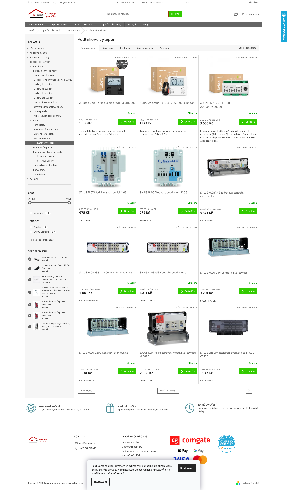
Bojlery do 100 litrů (43, 84)
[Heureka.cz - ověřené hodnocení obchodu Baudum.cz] (226, 444)
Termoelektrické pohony (45, 165)
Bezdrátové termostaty (46, 129)
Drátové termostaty (44, 134)
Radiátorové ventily (44, 161)
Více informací (116, 473)
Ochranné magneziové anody (48, 107)
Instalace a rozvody (39, 57)
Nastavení (100, 482)
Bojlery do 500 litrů (43, 93)
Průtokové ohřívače (44, 75)
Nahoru (87, 390)
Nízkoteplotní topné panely (47, 116)
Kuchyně (34, 179)
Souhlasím (186, 468)
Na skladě (41, 213)
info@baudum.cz (87, 443)
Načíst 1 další (168, 390)
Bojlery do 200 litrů (43, 89)
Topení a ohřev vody (40, 62)
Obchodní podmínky (152, 2)
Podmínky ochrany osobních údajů (139, 451)
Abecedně (165, 48)
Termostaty (39, 125)
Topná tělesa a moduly (45, 102)
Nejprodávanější (145, 48)
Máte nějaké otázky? (132, 455)
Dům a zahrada (37, 48)
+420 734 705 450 (87, 448)
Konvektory (39, 170)
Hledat (175, 13)
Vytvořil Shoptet (251, 483)
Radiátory (38, 66)
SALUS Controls (44, 232)
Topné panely (40, 111)
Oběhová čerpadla (42, 147)
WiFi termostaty (42, 138)
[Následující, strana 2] (249, 391)
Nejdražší (125, 48)
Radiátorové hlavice (44, 156)
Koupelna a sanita (38, 53)
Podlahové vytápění (44, 143)
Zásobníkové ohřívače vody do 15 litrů (53, 80)
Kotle (36, 120)
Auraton (40, 227)
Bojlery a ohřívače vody (45, 71)
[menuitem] (35, 24)
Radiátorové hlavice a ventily (47, 152)
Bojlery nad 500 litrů (44, 98)
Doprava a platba (126, 2)
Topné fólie (39, 174)
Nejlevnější (108, 48)
